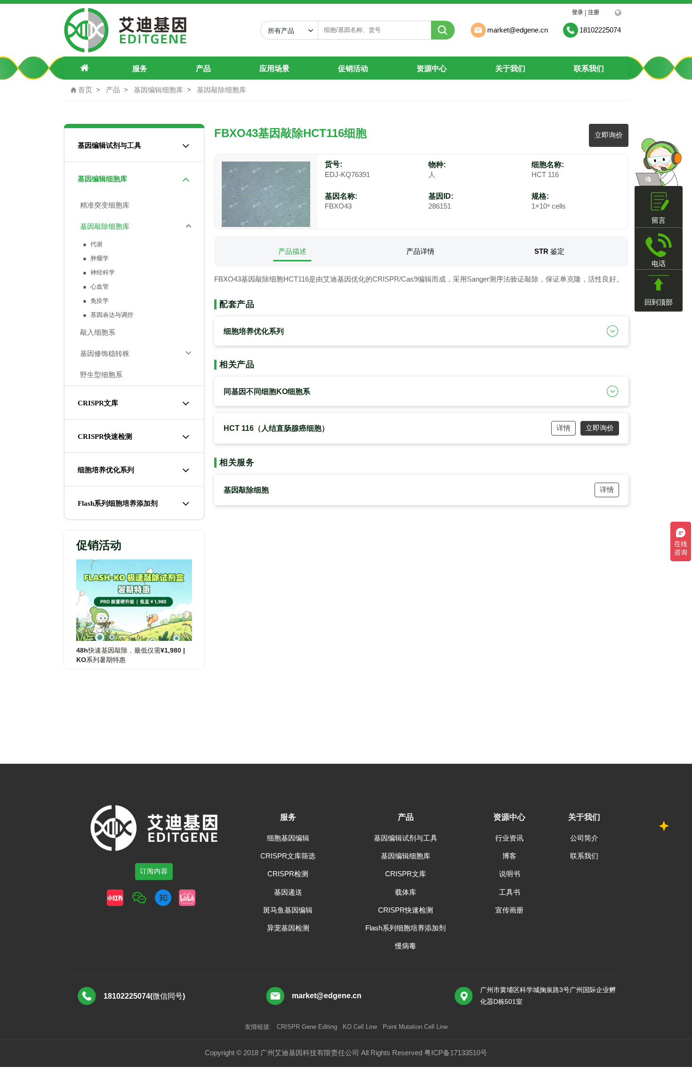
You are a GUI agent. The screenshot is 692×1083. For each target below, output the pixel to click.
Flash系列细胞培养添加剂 (118, 503)
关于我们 (510, 69)
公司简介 (584, 838)
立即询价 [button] (609, 135)
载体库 (405, 892)
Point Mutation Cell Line (415, 1026)
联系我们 (589, 69)
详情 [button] (563, 428)
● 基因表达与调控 (107, 314)
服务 (139, 69)
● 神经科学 (98, 272)
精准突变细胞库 (102, 205)
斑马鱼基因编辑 (288, 910)
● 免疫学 (95, 300)
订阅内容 (154, 871)
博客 (509, 856)
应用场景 (274, 69)
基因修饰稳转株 (102, 353)
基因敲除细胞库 (221, 90)
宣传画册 (509, 910)
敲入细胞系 (95, 332)
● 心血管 (95, 286)
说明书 (509, 874)
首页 (81, 90)
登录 (577, 12)
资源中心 (432, 69)
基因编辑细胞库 (158, 90)
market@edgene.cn (327, 996)
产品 (203, 69)
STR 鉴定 (549, 251)
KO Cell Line (360, 1026)
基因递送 (288, 892)
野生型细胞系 (99, 375)
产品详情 (420, 251)
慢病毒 (405, 946)
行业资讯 (509, 838)
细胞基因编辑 (288, 838)
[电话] (658, 245)
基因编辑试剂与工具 (109, 145)
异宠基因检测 (288, 928)
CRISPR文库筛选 (287, 856)
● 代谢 (92, 244)
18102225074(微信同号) (144, 996)
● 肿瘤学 (95, 258)
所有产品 (285, 30)
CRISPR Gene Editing (307, 1026)
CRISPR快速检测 (105, 436)
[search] (443, 30)
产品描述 (292, 251)
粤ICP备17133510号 (455, 1053)
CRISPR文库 (98, 403)
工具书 (509, 892)
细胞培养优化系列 (106, 470)
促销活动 (353, 69)
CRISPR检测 (287, 874)
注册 (593, 12)
